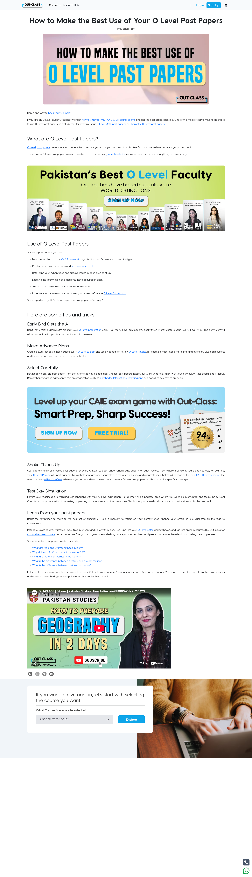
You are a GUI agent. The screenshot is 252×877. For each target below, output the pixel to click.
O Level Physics (137, 351)
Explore (131, 719)
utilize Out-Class (53, 479)
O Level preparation (90, 329)
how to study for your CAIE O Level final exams (108, 119)
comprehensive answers (41, 534)
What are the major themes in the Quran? (56, 556)
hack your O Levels (59, 112)
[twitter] (44, 674)
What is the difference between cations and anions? (61, 565)
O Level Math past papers (111, 123)
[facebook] (30, 674)
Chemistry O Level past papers (147, 123)
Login (200, 5)
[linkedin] (51, 674)
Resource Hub (71, 4)
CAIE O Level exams (207, 474)
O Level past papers (38, 147)
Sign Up (213, 5)
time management (82, 265)
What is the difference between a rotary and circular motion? (67, 560)
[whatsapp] (37, 674)
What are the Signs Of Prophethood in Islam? (57, 547)
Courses (54, 4)
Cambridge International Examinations (121, 377)
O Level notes (145, 529)
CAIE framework (70, 259)
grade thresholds (115, 154)
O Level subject (86, 351)
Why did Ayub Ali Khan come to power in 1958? (58, 552)
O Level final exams (115, 293)
